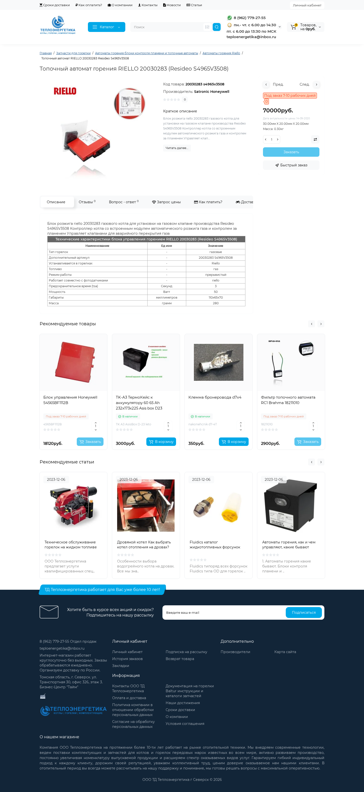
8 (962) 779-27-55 (249, 17)
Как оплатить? (90, 5)
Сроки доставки (56, 5)
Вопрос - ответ (124, 202)
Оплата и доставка (129, 698)
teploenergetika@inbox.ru (62, 648)
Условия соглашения (185, 723)
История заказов (127, 659)
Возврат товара (180, 659)
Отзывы (87, 202)
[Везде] (207, 27)
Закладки (120, 666)
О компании (121, 5)
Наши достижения (183, 703)
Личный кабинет (307, 5)
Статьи (196, 5)
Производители (235, 652)
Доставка (249, 202)
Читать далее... (177, 148)
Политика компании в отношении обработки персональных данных (133, 710)
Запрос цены (168, 202)
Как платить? (210, 202)
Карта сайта (285, 652)
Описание (56, 202)
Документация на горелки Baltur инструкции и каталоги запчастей (190, 691)
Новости (173, 5)
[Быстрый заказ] (73, 425)
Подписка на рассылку (186, 652)
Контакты (149, 5)
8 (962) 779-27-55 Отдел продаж (68, 641)
